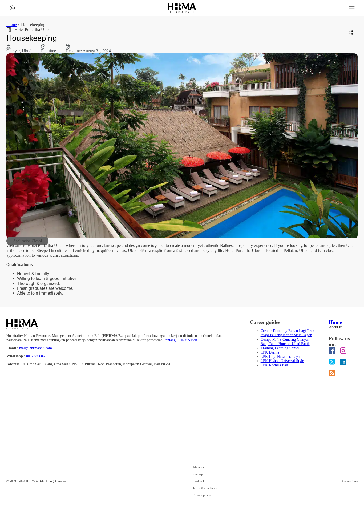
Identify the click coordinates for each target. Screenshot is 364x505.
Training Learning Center (280, 348)
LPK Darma (270, 352)
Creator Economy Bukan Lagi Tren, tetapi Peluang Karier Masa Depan (288, 333)
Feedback (199, 481)
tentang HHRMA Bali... (182, 340)
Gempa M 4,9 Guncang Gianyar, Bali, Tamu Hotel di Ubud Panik (285, 342)
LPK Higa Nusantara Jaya (280, 357)
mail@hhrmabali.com (35, 348)
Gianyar (13, 51)
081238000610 (37, 356)
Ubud (26, 51)
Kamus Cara (350, 481)
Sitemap (198, 474)
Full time (48, 51)
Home (11, 24)
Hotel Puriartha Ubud (32, 29)
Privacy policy (202, 495)
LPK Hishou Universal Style (282, 361)
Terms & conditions (205, 488)
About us (335, 327)
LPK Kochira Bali (274, 365)
